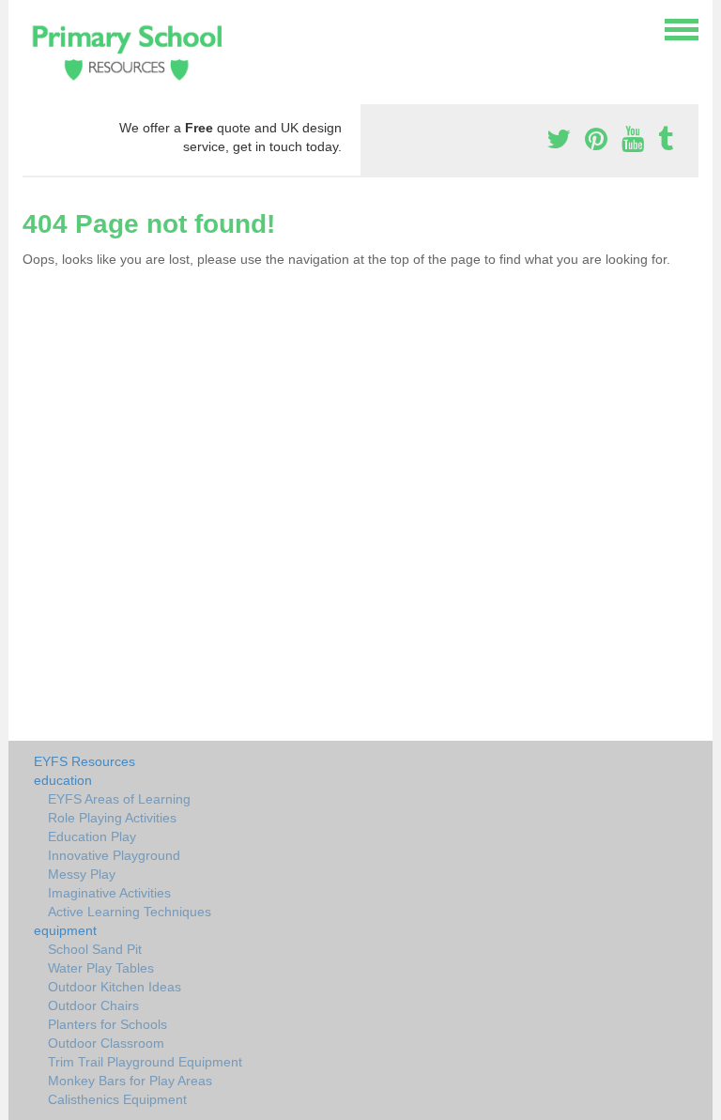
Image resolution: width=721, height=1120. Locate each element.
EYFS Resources (84, 761)
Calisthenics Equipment (117, 1099)
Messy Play (81, 874)
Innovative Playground (114, 855)
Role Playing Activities (112, 817)
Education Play (92, 836)
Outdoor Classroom (106, 1043)
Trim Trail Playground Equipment (145, 1061)
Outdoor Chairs (93, 1005)
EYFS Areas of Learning (119, 798)
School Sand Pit (95, 949)
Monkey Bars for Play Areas (130, 1080)
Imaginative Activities (109, 892)
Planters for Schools (107, 1024)
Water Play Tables (101, 967)
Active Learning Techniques (129, 911)
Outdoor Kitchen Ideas (114, 986)
